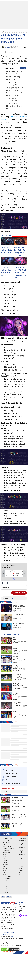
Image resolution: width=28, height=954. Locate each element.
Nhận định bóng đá (7, 842)
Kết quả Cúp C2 (22, 858)
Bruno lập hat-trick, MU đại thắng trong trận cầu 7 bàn (15, 650)
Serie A (4, 858)
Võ (20, 874)
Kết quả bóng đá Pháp (22, 855)
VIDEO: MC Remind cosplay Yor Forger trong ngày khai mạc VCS (19, 607)
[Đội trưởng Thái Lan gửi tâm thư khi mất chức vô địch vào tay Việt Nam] (6, 714)
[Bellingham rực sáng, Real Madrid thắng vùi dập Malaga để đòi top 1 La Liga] (6, 659)
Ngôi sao (5, 791)
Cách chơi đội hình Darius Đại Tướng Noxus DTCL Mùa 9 (19, 251)
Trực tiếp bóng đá (7, 846)
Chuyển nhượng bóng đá (8, 848)
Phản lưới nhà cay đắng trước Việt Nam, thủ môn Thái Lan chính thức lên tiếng (15, 696)
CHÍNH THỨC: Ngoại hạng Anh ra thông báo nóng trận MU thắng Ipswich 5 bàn (15, 641)
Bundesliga (5, 860)
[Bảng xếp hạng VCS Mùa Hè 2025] (6, 626)
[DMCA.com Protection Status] (10, 949)
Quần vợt (21, 868)
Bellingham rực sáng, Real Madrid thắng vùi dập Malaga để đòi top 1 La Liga (15, 660)
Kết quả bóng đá (6, 840)
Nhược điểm (14, 85)
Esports (8, 31)
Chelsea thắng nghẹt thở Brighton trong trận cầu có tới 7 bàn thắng (18, 668)
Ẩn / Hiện (23, 68)
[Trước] (3, 573)
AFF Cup (5, 874)
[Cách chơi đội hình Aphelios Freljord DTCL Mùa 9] (7, 261)
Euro (4, 866)
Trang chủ (3, 31)
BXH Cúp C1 (5, 884)
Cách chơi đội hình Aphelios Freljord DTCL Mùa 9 (6, 271)
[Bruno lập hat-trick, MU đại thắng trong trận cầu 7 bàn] (6, 650)
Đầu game (14, 98)
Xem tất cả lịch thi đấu (14, 579)
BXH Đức (5, 888)
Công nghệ (9, 896)
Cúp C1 (4, 854)
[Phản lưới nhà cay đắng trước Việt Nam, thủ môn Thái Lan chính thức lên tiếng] (6, 696)
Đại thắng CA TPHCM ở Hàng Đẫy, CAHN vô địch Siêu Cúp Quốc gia (18, 686)
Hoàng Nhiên (23, 696)
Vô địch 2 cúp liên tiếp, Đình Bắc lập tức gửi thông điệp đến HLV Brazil (17, 677)
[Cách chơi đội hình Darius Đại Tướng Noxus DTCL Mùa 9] (20, 241)
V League (5, 862)
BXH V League (6, 892)
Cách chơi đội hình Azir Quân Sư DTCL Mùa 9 (7, 250)
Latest (3, 896)
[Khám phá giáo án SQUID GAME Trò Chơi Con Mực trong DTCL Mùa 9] (20, 261)
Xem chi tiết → (22, 566)
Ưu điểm (13, 82)
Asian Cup (5, 868)
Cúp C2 (4, 870)
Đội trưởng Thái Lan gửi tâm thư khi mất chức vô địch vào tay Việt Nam (16, 715)
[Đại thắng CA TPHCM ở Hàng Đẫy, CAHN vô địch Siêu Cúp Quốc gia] (6, 687)
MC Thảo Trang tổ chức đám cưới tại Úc (19, 615)
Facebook (22, 906)
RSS (21, 910)
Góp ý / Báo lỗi (19, 592)
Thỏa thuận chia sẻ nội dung (7, 932)
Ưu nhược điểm (11, 79)
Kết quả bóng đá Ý (22, 844)
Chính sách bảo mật (5, 934)
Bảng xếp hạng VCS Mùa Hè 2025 (19, 624)
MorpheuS (18, 610)
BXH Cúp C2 (5, 886)
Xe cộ (20, 872)
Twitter (21, 908)
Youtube (22, 904)
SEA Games (5, 872)
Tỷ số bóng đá (6, 844)
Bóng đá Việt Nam (7, 876)
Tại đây (12, 936)
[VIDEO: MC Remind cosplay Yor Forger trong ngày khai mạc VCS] (6, 608)
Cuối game (14, 103)
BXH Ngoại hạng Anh (7, 878)
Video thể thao (6, 850)
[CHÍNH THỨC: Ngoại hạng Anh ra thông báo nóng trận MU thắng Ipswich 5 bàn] (6, 640)
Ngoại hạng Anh (6, 852)
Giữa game (14, 101)
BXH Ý (4, 882)
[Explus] (14, 586)
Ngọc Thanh (24, 641)
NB (26, 706)
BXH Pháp (5, 890)
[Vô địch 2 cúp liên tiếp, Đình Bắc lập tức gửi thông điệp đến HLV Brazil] (6, 677)
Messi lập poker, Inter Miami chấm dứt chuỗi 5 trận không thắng (17, 705)
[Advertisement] (14, 15)
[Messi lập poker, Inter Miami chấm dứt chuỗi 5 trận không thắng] (6, 705)
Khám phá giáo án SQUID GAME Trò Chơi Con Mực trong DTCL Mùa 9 (20, 272)
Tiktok (21, 912)
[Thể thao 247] (5, 834)
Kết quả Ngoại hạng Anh (22, 841)
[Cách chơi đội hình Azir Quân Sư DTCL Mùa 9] (7, 241)
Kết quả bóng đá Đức (22, 851)
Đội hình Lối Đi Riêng (13, 77)
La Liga (4, 856)
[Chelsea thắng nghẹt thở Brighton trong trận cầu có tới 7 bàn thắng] (6, 668)
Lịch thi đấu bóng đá (7, 838)
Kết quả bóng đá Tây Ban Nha (22, 848)
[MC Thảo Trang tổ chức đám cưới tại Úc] (6, 617)
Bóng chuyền (22, 866)
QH (26, 669)
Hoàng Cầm (24, 650)
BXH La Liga (5, 880)
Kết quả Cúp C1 (22, 838)
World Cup (5, 864)
